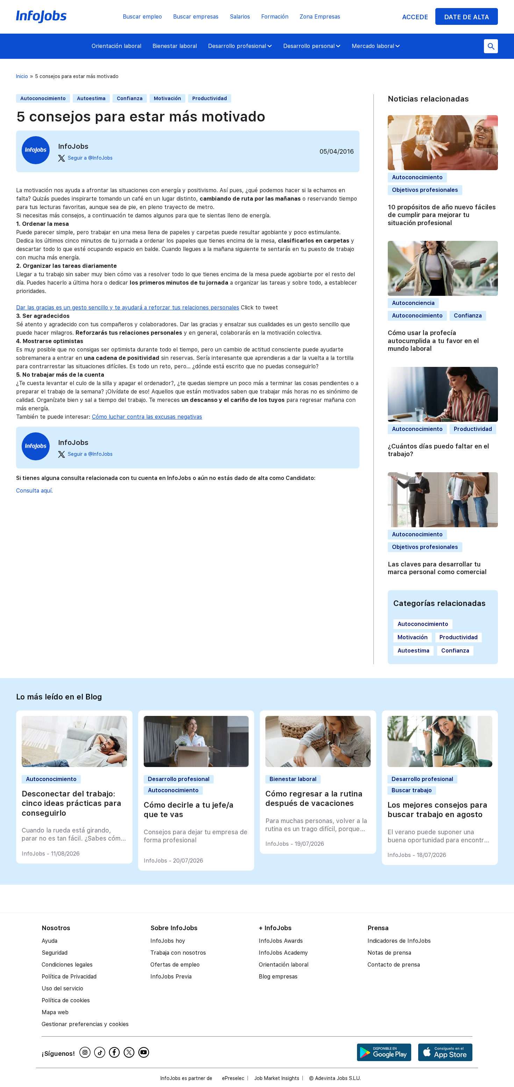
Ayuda (49, 941)
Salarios (240, 16)
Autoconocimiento (43, 98)
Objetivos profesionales (425, 190)
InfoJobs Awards (281, 941)
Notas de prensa (389, 952)
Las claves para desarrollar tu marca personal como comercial (437, 568)
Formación (274, 16)
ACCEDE (415, 17)
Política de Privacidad (69, 976)
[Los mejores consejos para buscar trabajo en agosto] (440, 765)
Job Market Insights (276, 1078)
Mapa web (55, 1012)
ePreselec (233, 1078)
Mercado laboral (373, 46)
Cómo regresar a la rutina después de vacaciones (314, 798)
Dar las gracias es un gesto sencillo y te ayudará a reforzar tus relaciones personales (127, 307)
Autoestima (91, 98)
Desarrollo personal (309, 46)
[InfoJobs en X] (130, 1052)
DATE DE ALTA (466, 17)
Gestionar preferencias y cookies (85, 1024)
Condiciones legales (67, 964)
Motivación (167, 98)
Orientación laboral (116, 46)
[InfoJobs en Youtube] (144, 1052)
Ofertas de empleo (175, 964)
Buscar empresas (196, 16)
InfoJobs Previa (171, 976)
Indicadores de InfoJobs (399, 941)
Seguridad (54, 952)
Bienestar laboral (174, 46)
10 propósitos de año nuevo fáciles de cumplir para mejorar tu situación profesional (442, 215)
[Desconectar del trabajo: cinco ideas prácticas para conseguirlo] (74, 765)
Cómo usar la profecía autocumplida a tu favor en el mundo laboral (433, 340)
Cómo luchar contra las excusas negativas (147, 416)
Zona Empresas (320, 16)
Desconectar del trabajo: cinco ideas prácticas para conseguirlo (71, 803)
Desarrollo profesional (237, 46)
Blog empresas (278, 976)
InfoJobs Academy (283, 952)
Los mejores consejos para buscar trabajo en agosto (437, 809)
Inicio (22, 76)
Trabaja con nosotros (178, 952)
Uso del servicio (62, 988)
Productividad (209, 98)
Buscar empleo (142, 16)
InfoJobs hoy (167, 941)
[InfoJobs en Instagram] (86, 1052)
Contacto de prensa (393, 964)
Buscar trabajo (412, 790)
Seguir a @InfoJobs (90, 158)
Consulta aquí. (34, 490)
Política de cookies (66, 1000)
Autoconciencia (413, 303)
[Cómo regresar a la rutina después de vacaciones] (318, 765)
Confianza (130, 98)
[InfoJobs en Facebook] (115, 1052)
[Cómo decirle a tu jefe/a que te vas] (196, 765)
